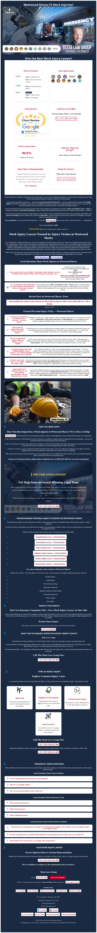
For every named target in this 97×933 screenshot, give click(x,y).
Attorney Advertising (53, 914)
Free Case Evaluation (66, 179)
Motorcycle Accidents (47, 891)
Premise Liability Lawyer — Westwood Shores (50, 558)
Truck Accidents (33, 891)
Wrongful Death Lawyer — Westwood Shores (50, 537)
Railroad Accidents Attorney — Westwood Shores (50, 553)
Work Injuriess (10, 436)
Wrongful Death (62, 891)
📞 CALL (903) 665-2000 (66, 119)
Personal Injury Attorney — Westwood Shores (50, 564)
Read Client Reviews (41, 257)
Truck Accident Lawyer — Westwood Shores (50, 548)
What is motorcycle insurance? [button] (19, 803)
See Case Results (56, 257)
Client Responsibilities (68, 914)
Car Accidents (20, 891)
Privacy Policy (39, 914)
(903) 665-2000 (51, 220)
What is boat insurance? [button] (17, 809)
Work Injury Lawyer (72, 882)
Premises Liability (75, 891)
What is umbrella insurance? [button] (19, 815)
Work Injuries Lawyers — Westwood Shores (50, 542)
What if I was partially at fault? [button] (20, 785)
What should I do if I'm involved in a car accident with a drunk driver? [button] (32, 841)
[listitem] (48, 778)
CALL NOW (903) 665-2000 (48, 506)
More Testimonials (31, 186)
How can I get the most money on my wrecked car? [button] (26, 791)
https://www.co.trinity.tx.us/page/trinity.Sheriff (75, 275)
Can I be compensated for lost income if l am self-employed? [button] (29, 778)
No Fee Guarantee (27, 914)
